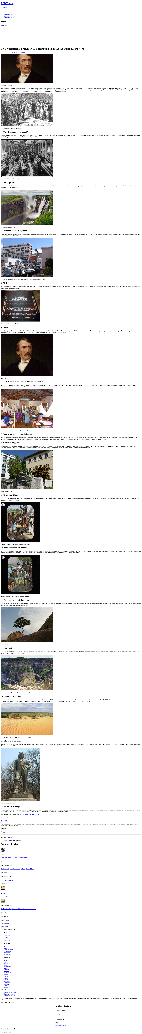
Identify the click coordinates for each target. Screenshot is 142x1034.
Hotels (5, 938)
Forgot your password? (61, 1025)
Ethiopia (6, 963)
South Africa (7, 982)
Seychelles (6, 981)
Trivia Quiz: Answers (7, 880)
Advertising (4, 893)
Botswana (6, 960)
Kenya (5, 968)
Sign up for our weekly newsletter (30, 814)
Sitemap (6, 948)
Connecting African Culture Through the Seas (14, 857)
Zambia (6, 985)
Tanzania (6, 984)
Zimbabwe (7, 987)
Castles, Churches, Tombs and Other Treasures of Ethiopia (18, 909)
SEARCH (4, 7)
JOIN (2, 8)
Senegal (6, 979)
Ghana (5, 965)
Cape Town (7, 962)
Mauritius (6, 969)
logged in (9, 840)
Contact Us (7, 954)
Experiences (7, 935)
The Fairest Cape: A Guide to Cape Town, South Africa (17, 869)
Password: (57, 1014)
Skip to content (4, 25)
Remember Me (60, 1019)
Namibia (6, 974)
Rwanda (6, 978)
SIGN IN (3, 11)
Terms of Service (8, 949)
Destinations (7, 937)
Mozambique (7, 972)
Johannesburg (7, 966)
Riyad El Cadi (5, 920)
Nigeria (6, 976)
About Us (6, 946)
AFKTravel (7, 3)
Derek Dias (29, 52)
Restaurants (7, 940)
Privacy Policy (8, 951)
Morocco (6, 971)
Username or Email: (60, 1010)
